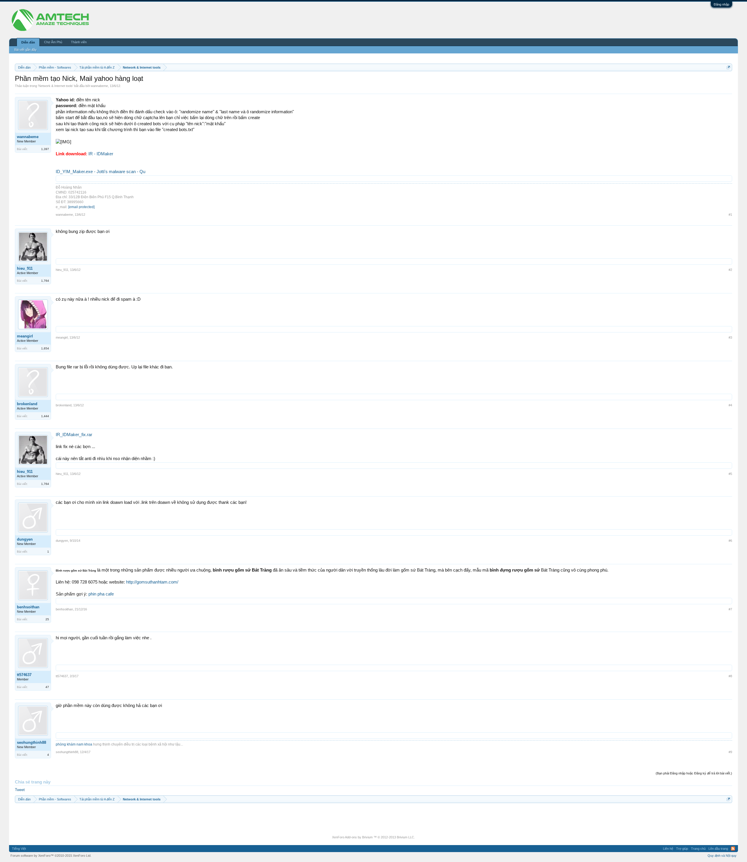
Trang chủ (698, 848)
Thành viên (79, 42)
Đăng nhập (721, 4)
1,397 (45, 149)
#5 (730, 474)
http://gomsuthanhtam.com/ (152, 582)
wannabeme (99, 86)
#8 (730, 676)
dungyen (25, 539)
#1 (730, 214)
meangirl (25, 336)
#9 (730, 752)
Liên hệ (668, 848)
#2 (730, 269)
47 (47, 687)
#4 (730, 405)
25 (47, 619)
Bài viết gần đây (25, 49)
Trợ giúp (682, 848)
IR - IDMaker (100, 153)
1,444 (45, 416)
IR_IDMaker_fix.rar (74, 434)
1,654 (45, 348)
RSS (733, 849)
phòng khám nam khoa (74, 744)
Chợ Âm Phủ (53, 42)
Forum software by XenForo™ (51, 855)
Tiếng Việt (19, 848)
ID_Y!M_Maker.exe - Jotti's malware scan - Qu (100, 171)
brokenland (27, 404)
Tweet (20, 790)
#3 (730, 337)
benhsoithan (28, 607)
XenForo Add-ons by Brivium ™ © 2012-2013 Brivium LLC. (373, 837)
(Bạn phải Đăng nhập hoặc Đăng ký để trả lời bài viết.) (694, 773)
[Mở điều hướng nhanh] (728, 67)
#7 (730, 609)
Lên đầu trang (718, 848)
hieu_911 (25, 268)
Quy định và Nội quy (722, 855)
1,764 (45, 280)
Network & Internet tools (56, 86)
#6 (730, 540)
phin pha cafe (101, 594)
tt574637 (24, 675)
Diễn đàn (28, 42)
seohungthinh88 (31, 742)
